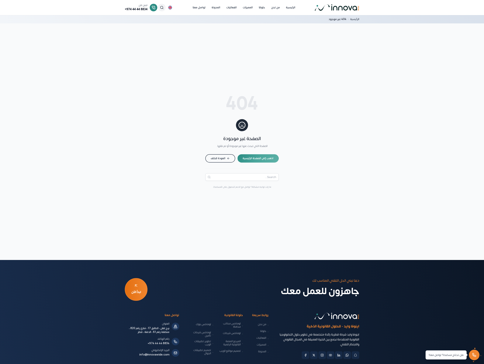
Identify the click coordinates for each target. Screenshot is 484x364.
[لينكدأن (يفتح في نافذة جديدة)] (339, 355)
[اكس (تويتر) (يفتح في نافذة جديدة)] (314, 355)
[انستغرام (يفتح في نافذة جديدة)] (322, 355)
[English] (170, 8)
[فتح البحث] (162, 7)
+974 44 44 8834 (158, 343)
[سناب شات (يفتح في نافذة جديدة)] (355, 355)
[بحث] (208, 177)
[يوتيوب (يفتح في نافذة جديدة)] (330, 355)
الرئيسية (354, 19)
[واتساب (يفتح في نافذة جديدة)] (347, 355)
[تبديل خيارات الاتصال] (474, 355)
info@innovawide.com (154, 355)
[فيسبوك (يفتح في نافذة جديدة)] (305, 355)
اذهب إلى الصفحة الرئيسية (258, 158)
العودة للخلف (218, 158)
